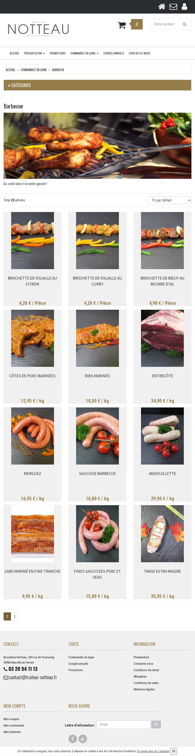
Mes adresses (12, 732)
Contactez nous (139, 53)
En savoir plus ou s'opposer (153, 751)
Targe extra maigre (162, 571)
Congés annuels (113, 53)
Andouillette (162, 473)
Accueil (14, 53)
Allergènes (140, 676)
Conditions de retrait (146, 670)
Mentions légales (144, 689)
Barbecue (58, 69)
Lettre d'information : (80, 725)
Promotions (58, 53)
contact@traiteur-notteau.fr (32, 677)
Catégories (21, 85)
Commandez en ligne (83, 53)
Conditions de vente (146, 683)
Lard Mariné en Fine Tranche (32, 571)
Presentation (33, 53)
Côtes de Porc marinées (32, 375)
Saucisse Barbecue (97, 473)
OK (156, 724)
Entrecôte (162, 375)
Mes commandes (14, 725)
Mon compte (11, 719)
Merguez (32, 473)
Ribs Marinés (97, 375)
